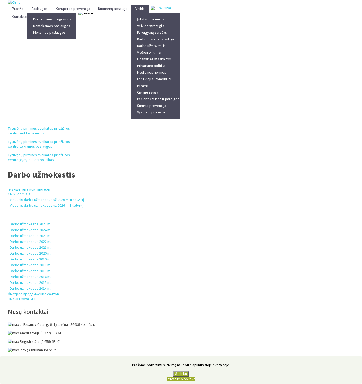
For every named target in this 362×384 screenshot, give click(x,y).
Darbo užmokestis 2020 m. (30, 253)
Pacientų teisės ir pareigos (158, 98)
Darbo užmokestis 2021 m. (30, 247)
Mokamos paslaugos (49, 32)
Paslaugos (40, 8)
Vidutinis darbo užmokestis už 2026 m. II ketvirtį (47, 199)
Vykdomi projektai (151, 112)
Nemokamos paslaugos (51, 25)
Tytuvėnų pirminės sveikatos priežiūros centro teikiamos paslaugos (39, 144)
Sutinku (181, 374)
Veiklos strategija (151, 25)
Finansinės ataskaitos (154, 59)
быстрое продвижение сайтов (33, 294)
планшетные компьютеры (29, 189)
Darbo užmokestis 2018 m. (30, 265)
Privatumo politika (151, 65)
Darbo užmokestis (151, 45)
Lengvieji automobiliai (154, 79)
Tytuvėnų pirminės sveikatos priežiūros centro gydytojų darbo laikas (39, 157)
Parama (143, 85)
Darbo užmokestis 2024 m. (30, 229)
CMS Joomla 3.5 (20, 194)
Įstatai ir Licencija (150, 19)
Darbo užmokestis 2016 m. (30, 276)
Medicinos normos (151, 72)
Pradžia (18, 8)
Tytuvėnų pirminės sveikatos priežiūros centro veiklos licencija (39, 131)
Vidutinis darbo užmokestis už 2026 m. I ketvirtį (46, 205)
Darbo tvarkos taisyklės (155, 39)
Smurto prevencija (151, 105)
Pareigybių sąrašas (152, 32)
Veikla (140, 8)
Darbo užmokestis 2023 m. (30, 235)
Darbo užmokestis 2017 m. (30, 270)
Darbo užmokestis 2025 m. (30, 224)
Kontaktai (19, 16)
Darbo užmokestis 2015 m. (30, 282)
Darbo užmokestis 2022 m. (30, 241)
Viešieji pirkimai (149, 52)
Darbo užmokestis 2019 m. (30, 259)
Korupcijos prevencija (73, 8)
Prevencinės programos (52, 19)
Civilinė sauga (147, 92)
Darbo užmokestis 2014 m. (30, 288)
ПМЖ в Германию (22, 298)
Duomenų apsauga (112, 8)
